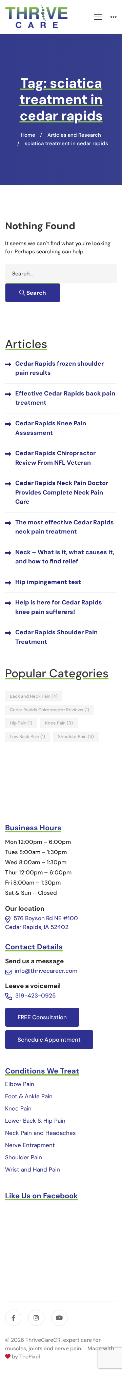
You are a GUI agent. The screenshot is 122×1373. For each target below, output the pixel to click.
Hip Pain (21, 723)
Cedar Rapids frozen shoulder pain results (59, 368)
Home (28, 135)
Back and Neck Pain (34, 696)
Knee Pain (59, 723)
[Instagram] (36, 1318)
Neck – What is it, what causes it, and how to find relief (64, 557)
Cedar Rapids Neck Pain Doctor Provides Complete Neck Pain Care (61, 492)
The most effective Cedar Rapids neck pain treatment (64, 527)
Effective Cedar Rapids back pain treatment (65, 398)
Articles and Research (74, 135)
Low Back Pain (27, 736)
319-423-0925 (35, 995)
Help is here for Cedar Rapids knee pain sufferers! (58, 607)
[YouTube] (59, 1318)
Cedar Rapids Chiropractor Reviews (49, 710)
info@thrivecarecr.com (46, 970)
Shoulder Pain (76, 736)
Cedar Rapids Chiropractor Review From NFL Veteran (55, 458)
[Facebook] (13, 1318)
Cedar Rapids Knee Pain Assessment (50, 428)
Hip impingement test (48, 582)
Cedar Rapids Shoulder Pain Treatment (56, 637)
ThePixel (29, 1356)
